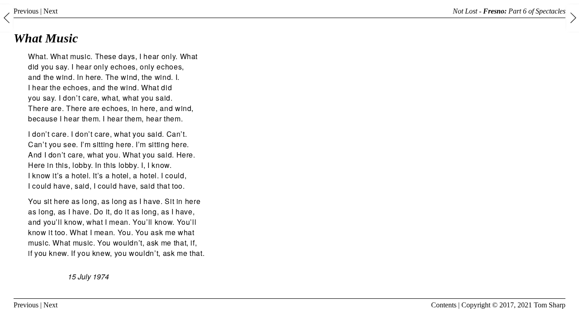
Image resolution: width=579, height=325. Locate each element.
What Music (46, 38)
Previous (26, 11)
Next (50, 11)
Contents (443, 305)
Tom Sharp (549, 305)
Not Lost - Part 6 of (509, 11)
